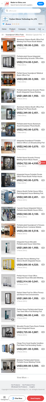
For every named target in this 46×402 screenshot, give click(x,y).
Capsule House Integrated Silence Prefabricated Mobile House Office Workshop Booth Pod (30, 210)
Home (4, 29)
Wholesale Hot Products (19, 387)
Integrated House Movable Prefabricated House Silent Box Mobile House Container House (28, 244)
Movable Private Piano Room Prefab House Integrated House (30, 327)
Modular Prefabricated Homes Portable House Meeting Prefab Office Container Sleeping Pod (28, 362)
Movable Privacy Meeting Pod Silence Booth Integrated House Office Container (28, 261)
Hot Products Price (28, 385)
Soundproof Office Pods (15, 34)
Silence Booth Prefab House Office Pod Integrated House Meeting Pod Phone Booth (30, 193)
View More (22, 377)
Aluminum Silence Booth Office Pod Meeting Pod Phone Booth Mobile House (30, 41)
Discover (32, 29)
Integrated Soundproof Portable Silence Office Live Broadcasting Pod (31, 141)
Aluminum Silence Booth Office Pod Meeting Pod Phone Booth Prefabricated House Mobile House (30, 109)
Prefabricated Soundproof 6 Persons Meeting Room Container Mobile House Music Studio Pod (30, 227)
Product (12, 29)
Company (22, 29)
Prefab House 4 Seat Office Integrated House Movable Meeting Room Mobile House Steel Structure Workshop (30, 278)
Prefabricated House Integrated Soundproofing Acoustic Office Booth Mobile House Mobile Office (31, 58)
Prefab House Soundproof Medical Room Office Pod (30, 74)
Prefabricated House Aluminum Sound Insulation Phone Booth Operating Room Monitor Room (28, 126)
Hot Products (15, 385)
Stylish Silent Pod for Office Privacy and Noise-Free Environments (30, 293)
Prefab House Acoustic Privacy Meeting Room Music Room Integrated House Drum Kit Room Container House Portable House (29, 160)
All (3, 34)
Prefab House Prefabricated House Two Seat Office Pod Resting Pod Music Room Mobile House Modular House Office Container (30, 312)
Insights (32, 387)
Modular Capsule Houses (35, 34)
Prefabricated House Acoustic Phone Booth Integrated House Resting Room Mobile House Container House (30, 93)
